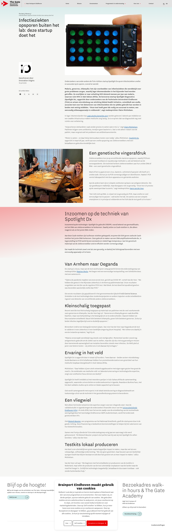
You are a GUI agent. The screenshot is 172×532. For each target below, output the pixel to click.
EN (167, 3)
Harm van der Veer (137, 188)
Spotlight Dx (134, 138)
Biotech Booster (74, 421)
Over (67, 523)
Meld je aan (13, 497)
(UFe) (75, 410)
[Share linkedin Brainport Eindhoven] (28, 94)
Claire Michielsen (130, 127)
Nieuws (28, 13)
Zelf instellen (78, 523)
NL (164, 3)
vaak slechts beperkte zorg (97, 116)
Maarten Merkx (82, 272)
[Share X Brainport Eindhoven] (24, 94)
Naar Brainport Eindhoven (34, 3)
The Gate (21, 13)
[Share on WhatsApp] (37, 94)
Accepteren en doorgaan (96, 523)
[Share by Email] (33, 94)
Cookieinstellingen (158, 525)
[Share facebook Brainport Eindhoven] (20, 94)
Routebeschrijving (130, 514)
